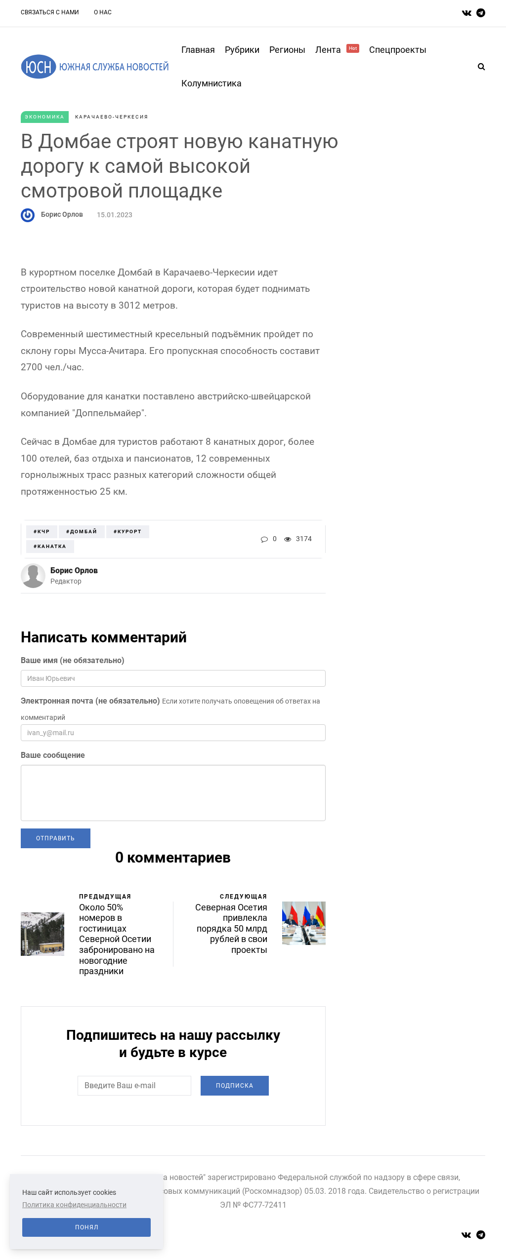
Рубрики (242, 49)
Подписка (234, 1085)
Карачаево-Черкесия (111, 116)
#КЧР (42, 531)
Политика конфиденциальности (74, 1205)
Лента (336, 49)
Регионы (287, 49)
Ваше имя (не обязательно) (73, 660)
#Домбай (81, 531)
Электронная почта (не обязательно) (90, 701)
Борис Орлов (62, 214)
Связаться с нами (50, 12)
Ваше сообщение (53, 755)
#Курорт (128, 531)
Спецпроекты (397, 49)
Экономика (45, 116)
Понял (86, 1227)
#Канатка (50, 546)
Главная (198, 49)
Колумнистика (211, 83)
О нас (103, 12)
